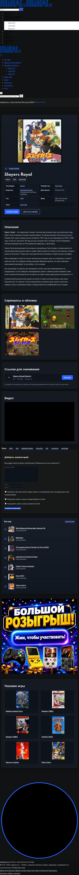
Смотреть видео (30, 212)
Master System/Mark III (13, 17)
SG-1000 (7, 14)
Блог (6, 43)
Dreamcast (8, 37)
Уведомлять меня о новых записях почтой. (23, 504)
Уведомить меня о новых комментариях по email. (26, 499)
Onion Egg (58, 186)
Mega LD (11, 28)
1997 (22, 198)
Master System (21, 871)
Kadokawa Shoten (26, 190)
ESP (17, 448)
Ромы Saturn (14, 168)
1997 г (11, 448)
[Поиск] (1, 55)
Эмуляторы (8, 40)
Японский (23, 205)
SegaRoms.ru (5, 862)
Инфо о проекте (14, 873)
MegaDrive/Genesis (11, 20)
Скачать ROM (12, 212)
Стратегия (54, 448)
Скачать (67, 377)
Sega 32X (11, 26)
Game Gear (8, 31)
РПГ (56, 198)
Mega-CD (11, 23)
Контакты (4, 873)
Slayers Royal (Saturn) (22, 376)
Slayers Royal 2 (66, 235)
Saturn (6, 34)
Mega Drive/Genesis (7, 871)
